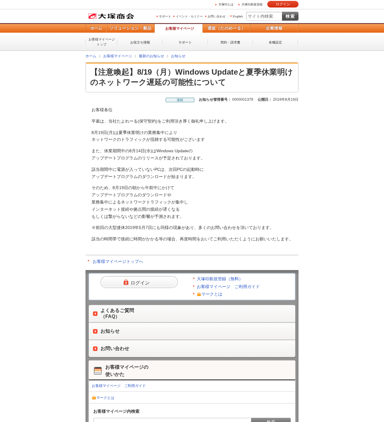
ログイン (283, 4)
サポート (165, 16)
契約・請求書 (230, 42)
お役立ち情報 (140, 42)
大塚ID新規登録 (252, 4)
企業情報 (274, 28)
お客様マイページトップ (101, 41)
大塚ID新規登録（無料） (220, 278)
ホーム (96, 28)
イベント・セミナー (189, 16)
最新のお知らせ (151, 56)
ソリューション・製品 (131, 28)
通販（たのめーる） (226, 28)
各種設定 (275, 42)
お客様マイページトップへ (118, 261)
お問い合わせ (217, 16)
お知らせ (178, 56)
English (238, 16)
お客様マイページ (179, 28)
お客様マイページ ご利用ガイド (228, 286)
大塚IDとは (225, 4)
